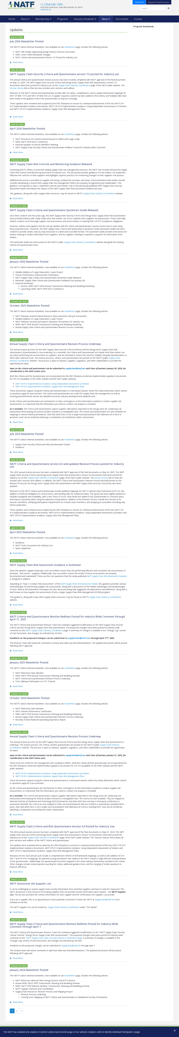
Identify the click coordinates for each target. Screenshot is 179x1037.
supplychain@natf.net (75, 368)
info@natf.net (45, 9)
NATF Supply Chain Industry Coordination (44, 630)
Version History (16, 88)
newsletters (69, 47)
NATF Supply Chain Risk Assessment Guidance (107, 576)
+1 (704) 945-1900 (51, 4)
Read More (18, 62)
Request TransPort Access (158, 2)
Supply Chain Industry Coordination (74, 85)
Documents (122, 19)
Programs (62, 19)
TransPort (139, 2)
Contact (138, 19)
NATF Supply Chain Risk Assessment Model (79, 583)
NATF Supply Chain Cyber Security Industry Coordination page (54, 938)
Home (11, 19)
